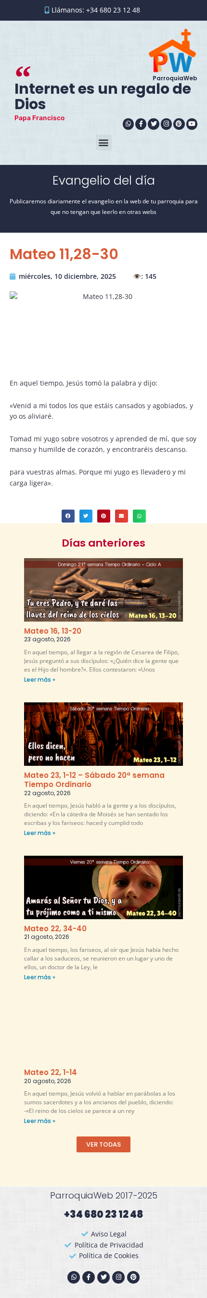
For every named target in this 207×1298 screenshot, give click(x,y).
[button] (104, 142)
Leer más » (39, 679)
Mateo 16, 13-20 (52, 631)
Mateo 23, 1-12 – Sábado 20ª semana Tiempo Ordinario (94, 780)
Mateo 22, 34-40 (55, 929)
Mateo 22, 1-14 (50, 1072)
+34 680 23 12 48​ (103, 1214)
